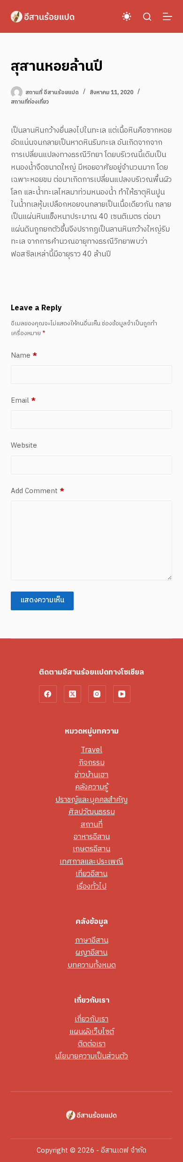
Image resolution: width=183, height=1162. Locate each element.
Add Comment (37, 491)
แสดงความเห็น (42, 600)
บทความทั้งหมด (92, 965)
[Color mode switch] (126, 16)
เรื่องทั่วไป (91, 886)
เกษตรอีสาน (91, 849)
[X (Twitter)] (73, 694)
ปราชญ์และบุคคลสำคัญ (91, 800)
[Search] (147, 17)
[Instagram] (97, 694)
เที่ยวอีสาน (91, 874)
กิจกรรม (92, 763)
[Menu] (167, 16)
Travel (91, 750)
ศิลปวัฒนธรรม (92, 812)
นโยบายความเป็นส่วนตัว (91, 1056)
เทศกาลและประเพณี (91, 861)
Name (24, 355)
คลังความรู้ (91, 787)
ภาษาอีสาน (91, 940)
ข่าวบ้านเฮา (91, 775)
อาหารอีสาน (92, 837)
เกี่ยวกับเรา (91, 1019)
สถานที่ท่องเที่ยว (30, 101)
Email (23, 400)
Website (24, 445)
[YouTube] (122, 694)
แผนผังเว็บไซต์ (91, 1032)
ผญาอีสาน (91, 952)
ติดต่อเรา (92, 1044)
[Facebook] (48, 694)
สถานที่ (92, 824)
